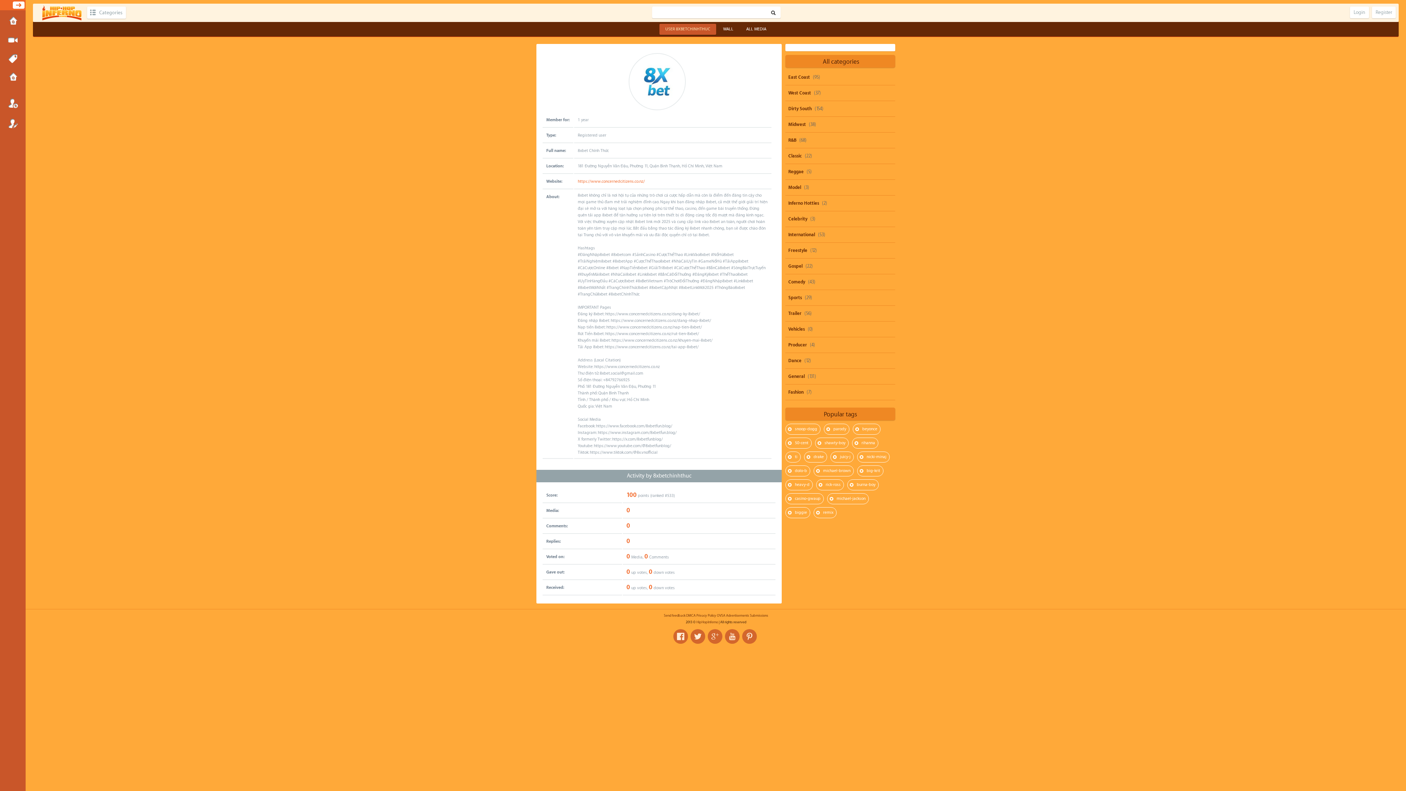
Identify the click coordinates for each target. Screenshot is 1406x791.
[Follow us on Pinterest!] (749, 636)
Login (13, 103)
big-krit (873, 470)
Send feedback (674, 615)
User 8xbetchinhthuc (687, 29)
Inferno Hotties (803, 203)
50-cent (801, 443)
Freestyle (797, 250)
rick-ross (833, 484)
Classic (795, 156)
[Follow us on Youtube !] (732, 636)
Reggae (796, 171)
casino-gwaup (808, 498)
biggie (801, 512)
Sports (795, 297)
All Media (756, 29)
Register (13, 123)
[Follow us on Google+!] (715, 636)
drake (819, 456)
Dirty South (800, 108)
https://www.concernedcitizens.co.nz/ (611, 181)
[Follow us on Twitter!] (698, 636)
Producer (797, 345)
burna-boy (866, 484)
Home (13, 21)
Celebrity (797, 219)
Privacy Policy (706, 615)
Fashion (796, 392)
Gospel (795, 266)
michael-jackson (851, 498)
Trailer (794, 313)
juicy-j (845, 456)
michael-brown (837, 470)
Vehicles (796, 329)
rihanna (868, 443)
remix (828, 512)
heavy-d (802, 484)
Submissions (13, 77)
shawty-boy (835, 443)
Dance (794, 360)
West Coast (799, 93)
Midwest (797, 124)
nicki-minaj (876, 456)
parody (839, 429)
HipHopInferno (707, 622)
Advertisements (737, 615)
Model (794, 187)
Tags (13, 59)
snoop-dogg (806, 429)
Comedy (796, 282)
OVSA (721, 615)
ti (796, 456)
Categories (110, 12)
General (796, 376)
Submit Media (13, 40)
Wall (728, 29)
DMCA (691, 615)
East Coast (799, 77)
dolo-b (801, 470)
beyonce (869, 429)
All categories (841, 61)
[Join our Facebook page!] (680, 636)
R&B (792, 140)
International (801, 234)
